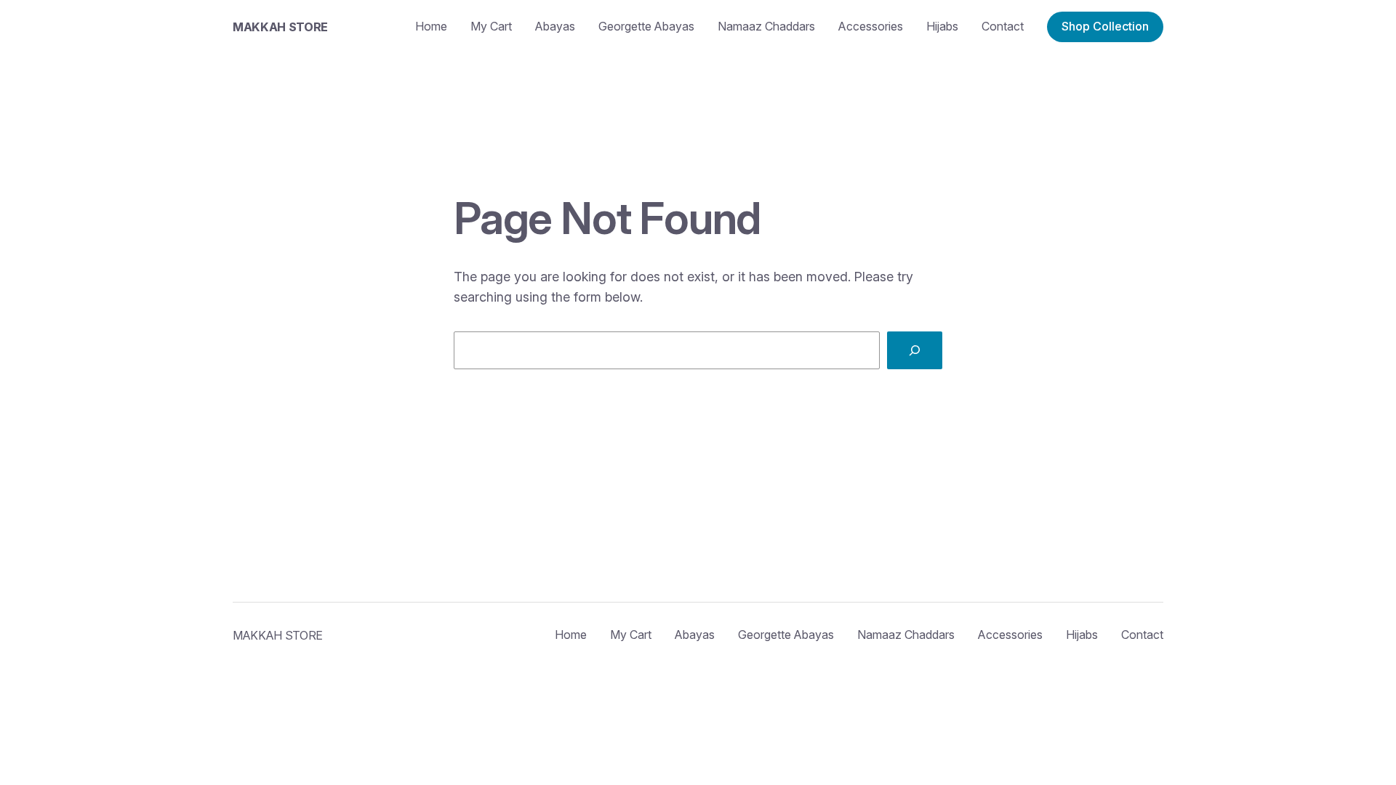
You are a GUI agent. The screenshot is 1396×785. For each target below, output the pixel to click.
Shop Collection (1105, 26)
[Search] (914, 350)
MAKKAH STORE (280, 27)
